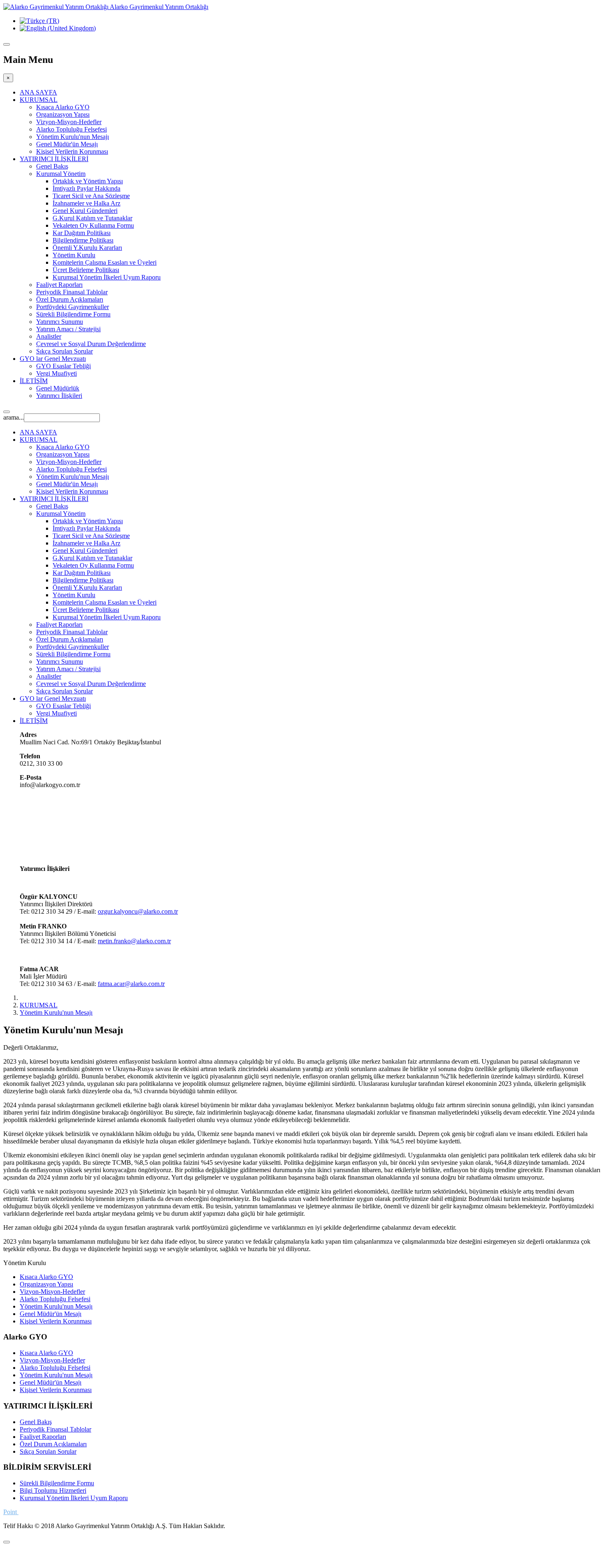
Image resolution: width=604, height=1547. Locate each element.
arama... (13, 417)
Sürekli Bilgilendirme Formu (73, 314)
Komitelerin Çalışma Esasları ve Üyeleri (105, 262)
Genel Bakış (52, 166)
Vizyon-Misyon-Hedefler (68, 121)
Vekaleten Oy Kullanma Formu (93, 225)
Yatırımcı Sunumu (59, 321)
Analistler (48, 336)
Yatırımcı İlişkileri (59, 395)
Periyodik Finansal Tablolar (72, 292)
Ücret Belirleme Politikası (86, 269)
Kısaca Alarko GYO (63, 107)
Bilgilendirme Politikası (83, 240)
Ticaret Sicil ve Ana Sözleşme (91, 195)
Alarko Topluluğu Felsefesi (71, 129)
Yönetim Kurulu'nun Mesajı (72, 136)
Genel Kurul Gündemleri (85, 210)
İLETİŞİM (34, 380)
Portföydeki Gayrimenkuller (72, 306)
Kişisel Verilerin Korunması (72, 151)
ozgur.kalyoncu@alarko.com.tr (138, 911)
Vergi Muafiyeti (56, 373)
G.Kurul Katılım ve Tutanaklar (92, 218)
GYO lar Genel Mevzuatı (53, 358)
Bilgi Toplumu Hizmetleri (53, 1490)
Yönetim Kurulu (74, 255)
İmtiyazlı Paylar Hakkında (86, 188)
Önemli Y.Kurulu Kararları (87, 247)
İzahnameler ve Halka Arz (86, 203)
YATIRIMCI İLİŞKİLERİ (54, 158)
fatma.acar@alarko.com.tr (131, 983)
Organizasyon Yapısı (63, 114)
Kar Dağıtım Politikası (82, 232)
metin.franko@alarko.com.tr (134, 940)
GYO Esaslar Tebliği (63, 366)
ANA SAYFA (38, 92)
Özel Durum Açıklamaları (69, 299)
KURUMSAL (39, 99)
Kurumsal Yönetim (60, 173)
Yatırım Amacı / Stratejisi (68, 329)
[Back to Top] (6, 1542)
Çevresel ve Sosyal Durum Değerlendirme (91, 343)
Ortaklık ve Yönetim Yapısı (88, 181)
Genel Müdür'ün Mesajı (67, 144)
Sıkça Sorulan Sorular (64, 351)
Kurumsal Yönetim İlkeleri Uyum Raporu (107, 277)
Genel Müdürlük (57, 388)
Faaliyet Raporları (59, 284)
